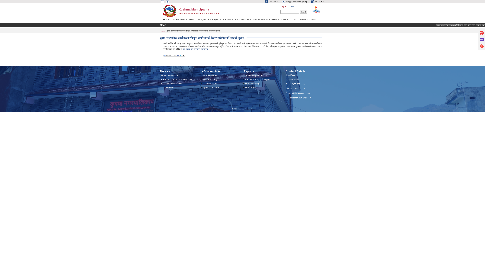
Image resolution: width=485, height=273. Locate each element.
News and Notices (169, 75)
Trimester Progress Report (257, 79)
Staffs (192, 19)
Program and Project (208, 19)
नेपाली (292, 7)
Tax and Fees (167, 87)
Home (166, 19)
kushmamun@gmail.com (298, 98)
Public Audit (250, 87)
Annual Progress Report (256, 75)
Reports (227, 19)
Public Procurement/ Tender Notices (178, 79)
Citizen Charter (210, 83)
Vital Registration (211, 75)
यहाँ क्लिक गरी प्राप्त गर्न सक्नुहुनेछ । (196, 49)
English (283, 7)
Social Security (210, 79)
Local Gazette (299, 19)
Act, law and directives (172, 83)
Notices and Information (265, 19)
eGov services (242, 19)
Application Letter (211, 87)
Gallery (284, 19)
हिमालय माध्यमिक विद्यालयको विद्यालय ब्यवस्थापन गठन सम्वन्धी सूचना (453, 25)
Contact (313, 19)
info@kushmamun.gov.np (302, 93)
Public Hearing (252, 83)
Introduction (179, 19)
